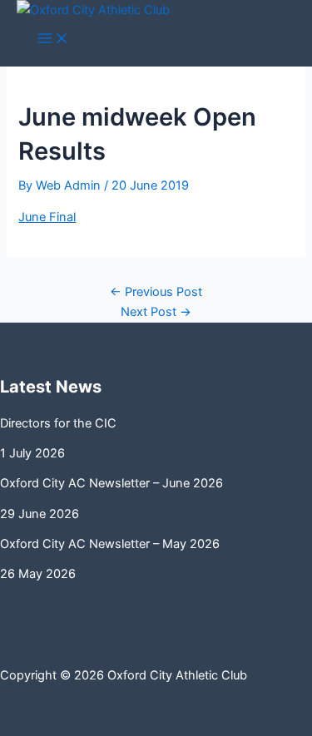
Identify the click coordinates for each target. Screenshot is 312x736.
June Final (47, 217)
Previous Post (156, 291)
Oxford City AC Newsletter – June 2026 (111, 483)
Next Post (156, 311)
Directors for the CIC (58, 423)
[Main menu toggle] (53, 39)
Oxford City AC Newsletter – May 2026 (110, 543)
